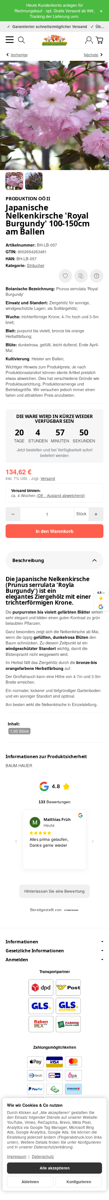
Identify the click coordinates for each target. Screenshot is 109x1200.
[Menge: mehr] (96, 514)
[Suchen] (21, 40)
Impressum (16, 1156)
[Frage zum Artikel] (96, 276)
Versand (48, 478)
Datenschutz (43, 1156)
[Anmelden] (89, 40)
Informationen (22, 941)
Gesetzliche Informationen (35, 950)
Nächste (91, 54)
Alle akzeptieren (55, 1168)
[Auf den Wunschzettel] (65, 276)
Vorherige (19, 54)
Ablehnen (30, 1181)
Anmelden (17, 959)
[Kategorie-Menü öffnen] (10, 40)
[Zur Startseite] (54, 40)
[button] (14, 181)
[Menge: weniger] (13, 514)
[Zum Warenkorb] (99, 40)
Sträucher (35, 265)
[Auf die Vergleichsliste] (81, 276)
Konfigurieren (79, 1181)
